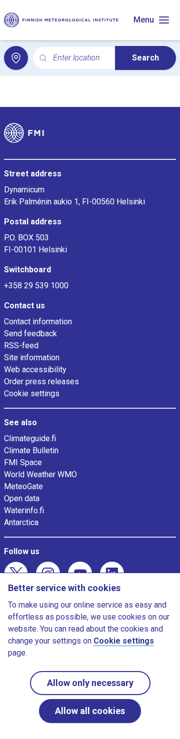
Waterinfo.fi (24, 510)
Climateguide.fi (30, 438)
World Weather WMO (40, 474)
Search (145, 57)
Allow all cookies (90, 711)
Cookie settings (32, 393)
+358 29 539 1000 (36, 285)
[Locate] (16, 58)
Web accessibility (35, 369)
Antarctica (21, 522)
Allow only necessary (90, 683)
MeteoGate (23, 486)
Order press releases (41, 381)
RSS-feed (21, 345)
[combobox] (80, 58)
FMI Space (23, 462)
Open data (22, 498)
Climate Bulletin (31, 450)
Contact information (38, 321)
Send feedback (30, 333)
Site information (32, 357)
